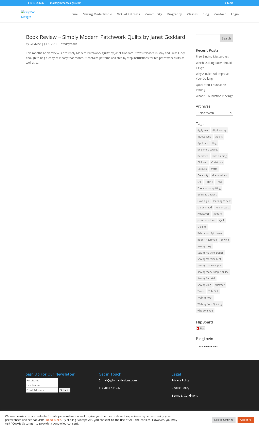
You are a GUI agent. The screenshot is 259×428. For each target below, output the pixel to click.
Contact (220, 14)
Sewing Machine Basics (210, 252)
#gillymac (202, 130)
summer (220, 285)
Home (73, 14)
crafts (214, 169)
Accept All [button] (246, 420)
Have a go (203, 201)
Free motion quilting (209, 188)
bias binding (219, 156)
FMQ (219, 182)
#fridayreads (69, 44)
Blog (206, 14)
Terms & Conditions (185, 395)
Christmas (217, 162)
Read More (53, 420)
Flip (202, 328)
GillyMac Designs (207, 194)
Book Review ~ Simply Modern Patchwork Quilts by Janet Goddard (105, 37)
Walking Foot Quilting (209, 304)
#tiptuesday (219, 130)
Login (235, 14)
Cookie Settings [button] (223, 420)
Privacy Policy (180, 380)
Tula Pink (213, 291)
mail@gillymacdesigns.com (119, 380)
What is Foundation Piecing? (214, 96)
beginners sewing (207, 149)
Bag (214, 143)
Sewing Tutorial (206, 278)
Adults (219, 136)
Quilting (201, 226)
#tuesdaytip (204, 136)
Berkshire (202, 156)
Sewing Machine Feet (209, 259)
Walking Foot (204, 297)
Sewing (225, 239)
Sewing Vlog (204, 285)
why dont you (205, 310)
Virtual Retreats (128, 14)
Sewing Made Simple (97, 14)
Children (202, 162)
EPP (199, 182)
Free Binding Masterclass (212, 56)
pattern (217, 214)
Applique (202, 143)
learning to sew (221, 201)
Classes (192, 14)
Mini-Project (222, 207)
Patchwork (203, 214)
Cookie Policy (180, 388)
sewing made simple (209, 265)
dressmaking (219, 175)
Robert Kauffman (207, 239)
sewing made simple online (213, 272)
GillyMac (35, 44)
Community (153, 14)
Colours (202, 169)
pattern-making (206, 220)
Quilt (222, 220)
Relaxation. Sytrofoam (210, 233)
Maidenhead (204, 207)
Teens (200, 291)
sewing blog (204, 246)
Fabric (209, 182)
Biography (174, 14)
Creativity (202, 175)
